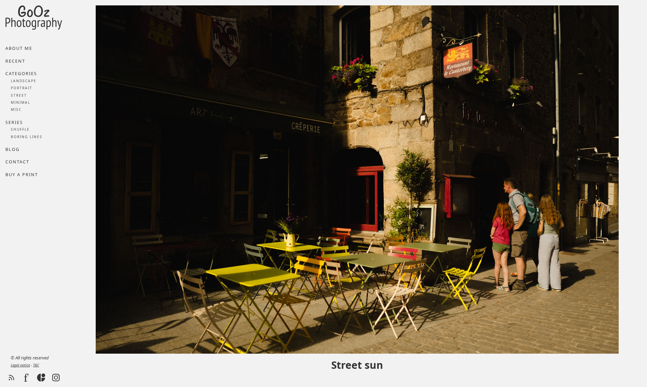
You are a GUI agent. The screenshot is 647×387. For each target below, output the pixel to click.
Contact (17, 162)
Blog (12, 149)
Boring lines (26, 136)
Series (14, 122)
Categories (21, 73)
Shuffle (20, 129)
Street (19, 95)
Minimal (20, 102)
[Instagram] (56, 378)
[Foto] (26, 378)
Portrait (21, 88)
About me (18, 48)
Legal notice (20, 365)
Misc (16, 109)
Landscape (23, 80)
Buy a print (21, 174)
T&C (36, 365)
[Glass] (41, 378)
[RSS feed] (11, 378)
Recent (15, 61)
